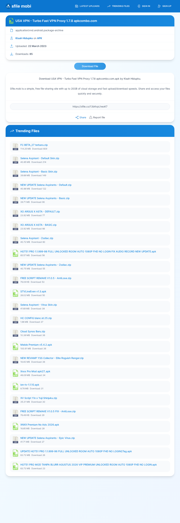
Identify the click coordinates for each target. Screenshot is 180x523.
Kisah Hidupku (24, 38)
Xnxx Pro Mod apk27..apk (35, 371)
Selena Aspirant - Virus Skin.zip (38, 304)
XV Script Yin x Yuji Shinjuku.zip (38, 397)
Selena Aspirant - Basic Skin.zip (38, 171)
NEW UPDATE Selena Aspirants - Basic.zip (45, 198)
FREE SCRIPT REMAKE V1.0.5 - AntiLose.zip (45, 278)
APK (39, 38)
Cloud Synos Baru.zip (32, 331)
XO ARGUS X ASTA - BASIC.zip (38, 224)
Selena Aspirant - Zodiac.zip (36, 238)
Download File (90, 66)
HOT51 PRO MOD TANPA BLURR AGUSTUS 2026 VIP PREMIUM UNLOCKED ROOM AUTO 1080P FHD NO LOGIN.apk (88, 464)
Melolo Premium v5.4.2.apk (36, 344)
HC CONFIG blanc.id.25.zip (36, 318)
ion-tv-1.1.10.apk (29, 384)
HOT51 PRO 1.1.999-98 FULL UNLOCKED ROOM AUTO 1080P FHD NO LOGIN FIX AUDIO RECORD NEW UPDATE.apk (88, 251)
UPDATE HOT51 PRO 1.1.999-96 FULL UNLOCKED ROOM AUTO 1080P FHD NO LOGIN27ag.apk (76, 451)
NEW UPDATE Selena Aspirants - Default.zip (46, 184)
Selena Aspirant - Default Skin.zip (39, 158)
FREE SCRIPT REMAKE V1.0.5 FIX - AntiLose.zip (48, 411)
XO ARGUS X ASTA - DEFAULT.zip (40, 211)
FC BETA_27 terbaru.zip (34, 144)
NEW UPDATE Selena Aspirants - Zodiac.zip (45, 264)
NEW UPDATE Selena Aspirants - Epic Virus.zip (47, 437)
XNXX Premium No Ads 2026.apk (39, 424)
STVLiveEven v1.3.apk (33, 291)
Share (82, 117)
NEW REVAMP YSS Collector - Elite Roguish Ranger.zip (52, 357)
